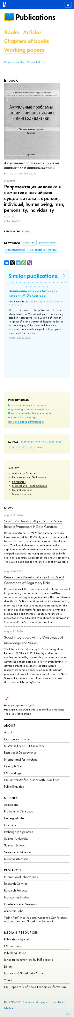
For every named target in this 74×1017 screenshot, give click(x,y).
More (40, 447)
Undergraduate (14, 818)
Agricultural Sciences (24, 473)
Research (12, 870)
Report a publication (14, 62)
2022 (58, 442)
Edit (68, 1012)
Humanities (18, 481)
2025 (37, 442)
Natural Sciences (22, 490)
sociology (30, 417)
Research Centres (15, 884)
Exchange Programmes (18, 832)
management (45, 413)
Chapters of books (26, 41)
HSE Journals (12, 946)
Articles (32, 32)
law (34, 413)
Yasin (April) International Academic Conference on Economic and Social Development (35, 919)
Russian (26, 231)
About (10, 725)
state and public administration (26, 421)
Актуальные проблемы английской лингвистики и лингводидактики (31, 165)
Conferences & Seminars (20, 904)
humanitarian (41, 409)
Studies (11, 798)
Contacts (28, 1002)
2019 (25, 447)
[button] (8, 283)
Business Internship (16, 859)
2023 (51, 442)
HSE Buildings (12, 773)
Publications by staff (17, 939)
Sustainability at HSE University (24, 746)
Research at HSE (36, 62)
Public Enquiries (14, 786)
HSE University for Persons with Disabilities (31, 780)
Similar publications (32, 275)
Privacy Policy (57, 1002)
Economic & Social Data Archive (24, 973)
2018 (32, 447)
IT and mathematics (19, 413)
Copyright (42, 1002)
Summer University (16, 839)
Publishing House (15, 953)
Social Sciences (21, 494)
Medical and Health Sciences (29, 486)
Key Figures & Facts (16, 739)
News (8, 508)
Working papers (24, 49)
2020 (18, 447)
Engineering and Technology (29, 477)
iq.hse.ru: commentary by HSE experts (28, 960)
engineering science (20, 409)
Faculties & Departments (20, 753)
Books (11, 32)
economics (39, 405)
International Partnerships (20, 759)
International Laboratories (21, 877)
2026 (30, 442)
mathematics (15, 417)
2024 (44, 442)
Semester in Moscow (17, 852)
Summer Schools (15, 845)
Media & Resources (21, 932)
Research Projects (15, 890)
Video (8, 980)
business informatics (20, 405)
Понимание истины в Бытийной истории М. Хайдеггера (33, 293)
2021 (11, 447)
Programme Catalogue (18, 811)
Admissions (11, 805)
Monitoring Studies (16, 897)
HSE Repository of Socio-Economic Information (35, 987)
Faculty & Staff (14, 766)
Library (8, 966)
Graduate (10, 825)
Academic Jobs (13, 911)
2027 (24, 442)
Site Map (9, 1008)
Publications (35, 17)
